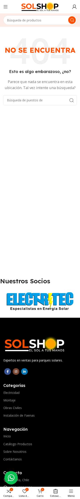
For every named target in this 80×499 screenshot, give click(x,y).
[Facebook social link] (7, 371)
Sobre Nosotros (14, 451)
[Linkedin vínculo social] (24, 371)
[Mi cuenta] (74, 6)
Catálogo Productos (17, 444)
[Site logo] (40, 6)
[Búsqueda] (72, 20)
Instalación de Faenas (19, 415)
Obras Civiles (12, 408)
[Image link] (34, 344)
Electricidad (11, 392)
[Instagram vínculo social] (16, 371)
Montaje (9, 400)
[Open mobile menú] (5, 6)
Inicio (7, 436)
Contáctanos (12, 459)
